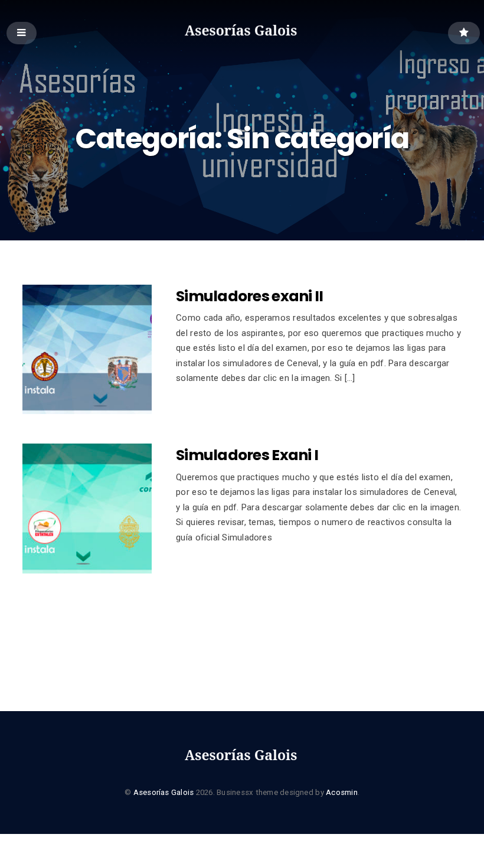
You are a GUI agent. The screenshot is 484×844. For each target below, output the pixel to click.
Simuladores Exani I (247, 455)
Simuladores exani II (249, 296)
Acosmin (342, 792)
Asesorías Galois (163, 792)
